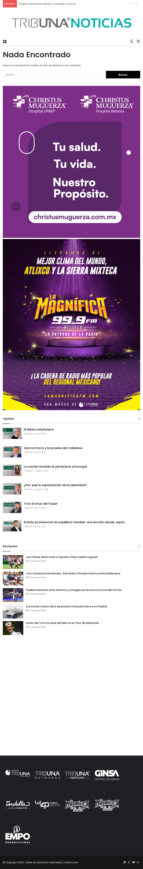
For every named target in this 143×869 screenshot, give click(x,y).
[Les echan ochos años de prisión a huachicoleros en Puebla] (13, 612)
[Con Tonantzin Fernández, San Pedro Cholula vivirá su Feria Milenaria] (13, 579)
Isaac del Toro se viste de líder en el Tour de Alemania (62, 623)
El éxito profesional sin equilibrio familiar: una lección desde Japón (74, 522)
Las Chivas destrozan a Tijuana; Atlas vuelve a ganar (62, 557)
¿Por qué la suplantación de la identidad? (55, 485)
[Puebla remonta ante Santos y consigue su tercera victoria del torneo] (13, 595)
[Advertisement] (71, 666)
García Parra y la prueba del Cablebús (53, 448)
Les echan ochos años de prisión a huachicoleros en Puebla (66, 606)
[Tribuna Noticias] (71, 22)
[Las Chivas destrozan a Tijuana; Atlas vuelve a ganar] (13, 562)
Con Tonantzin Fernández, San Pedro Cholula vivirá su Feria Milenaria (73, 573)
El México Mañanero (39, 429)
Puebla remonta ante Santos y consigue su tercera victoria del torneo (59, 3)
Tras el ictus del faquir (41, 504)
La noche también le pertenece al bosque (55, 467)
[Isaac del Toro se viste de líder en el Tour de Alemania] (13, 628)
